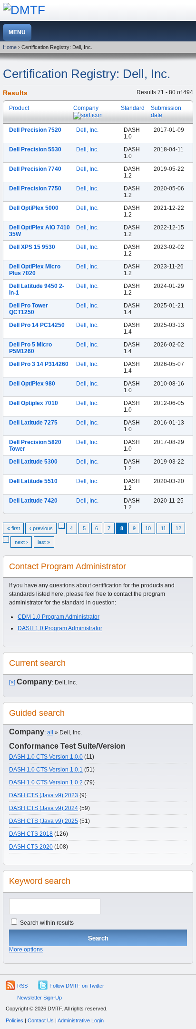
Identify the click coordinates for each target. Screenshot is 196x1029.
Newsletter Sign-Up (39, 997)
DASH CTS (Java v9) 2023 (43, 795)
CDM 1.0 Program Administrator (58, 616)
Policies (14, 1020)
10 (148, 528)
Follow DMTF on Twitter (76, 986)
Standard (133, 108)
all (50, 732)
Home (10, 47)
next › (21, 542)
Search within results (46, 923)
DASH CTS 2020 (31, 846)
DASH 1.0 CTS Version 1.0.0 (46, 756)
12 (178, 528)
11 (163, 528)
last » (44, 542)
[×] (12, 682)
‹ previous (41, 528)
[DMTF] (24, 10)
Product (19, 108)
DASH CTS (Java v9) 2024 (43, 808)
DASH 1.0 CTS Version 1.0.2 (46, 782)
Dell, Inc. (87, 130)
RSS (22, 986)
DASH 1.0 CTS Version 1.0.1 (46, 769)
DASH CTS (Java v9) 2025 (43, 821)
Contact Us (41, 1020)
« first (13, 528)
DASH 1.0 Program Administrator (60, 628)
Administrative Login (81, 1020)
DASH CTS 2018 (31, 834)
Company (85, 108)
